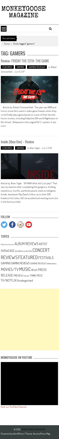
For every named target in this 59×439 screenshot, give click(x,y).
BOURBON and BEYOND (23, 251)
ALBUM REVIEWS (26, 243)
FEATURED (7, 67)
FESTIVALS (46, 257)
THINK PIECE (36, 275)
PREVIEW (18, 275)
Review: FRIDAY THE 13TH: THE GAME (25, 60)
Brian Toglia (34, 148)
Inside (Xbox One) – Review (17, 141)
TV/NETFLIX (8, 280)
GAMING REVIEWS (37, 67)
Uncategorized (25, 280)
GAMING (20, 67)
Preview (26, 275)
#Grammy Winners (7, 244)
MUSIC (25, 269)
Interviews (51, 263)
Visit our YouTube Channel (13, 406)
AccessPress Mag (41, 433)
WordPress (18, 433)
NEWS (34, 270)
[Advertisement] (29, 319)
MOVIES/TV (10, 269)
